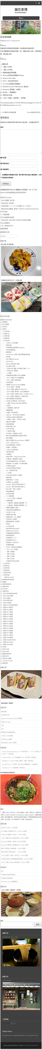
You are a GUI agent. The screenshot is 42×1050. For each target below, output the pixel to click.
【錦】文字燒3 (10, 554)
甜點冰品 (23, 103)
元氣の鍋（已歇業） (12, 519)
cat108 (18, 40)
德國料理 (6, 338)
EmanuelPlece (6, 757)
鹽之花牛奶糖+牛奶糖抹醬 (8, 848)
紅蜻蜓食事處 (10, 545)
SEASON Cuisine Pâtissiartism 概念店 (15, 86)
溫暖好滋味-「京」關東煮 (13, 517)
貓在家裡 (21, 9)
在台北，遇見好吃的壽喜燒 (14, 547)
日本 (34, 103)
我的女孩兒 (5, 656)
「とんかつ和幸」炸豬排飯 (14, 498)
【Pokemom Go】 (7, 661)
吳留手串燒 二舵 (11, 426)
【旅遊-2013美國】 (8, 628)
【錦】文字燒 (7, 67)
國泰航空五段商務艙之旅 (8, 732)
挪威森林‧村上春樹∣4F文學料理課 (16, 463)
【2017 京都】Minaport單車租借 (10, 862)
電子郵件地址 (5, 163)
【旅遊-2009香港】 (8, 637)
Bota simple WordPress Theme (13, 1045)
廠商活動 (5, 663)
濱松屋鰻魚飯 (10, 491)
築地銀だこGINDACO (12, 542)
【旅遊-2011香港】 (8, 633)
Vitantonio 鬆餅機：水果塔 (11, 89)
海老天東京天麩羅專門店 (13, 510)
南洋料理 (6, 336)
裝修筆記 (5, 322)
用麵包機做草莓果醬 (9, 72)
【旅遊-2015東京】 (8, 621)
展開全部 (3, 320)
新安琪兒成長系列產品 (20, 817)
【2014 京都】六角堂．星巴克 (10, 855)
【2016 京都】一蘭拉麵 (13, 387)
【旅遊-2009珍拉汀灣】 (9, 640)
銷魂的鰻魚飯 (10, 424)
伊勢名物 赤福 (7, 95)
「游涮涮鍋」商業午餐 (12, 408)
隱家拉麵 (8, 345)
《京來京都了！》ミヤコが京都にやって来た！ (16, 206)
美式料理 (6, 568)
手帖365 (4, 327)
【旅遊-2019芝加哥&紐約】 (10, 605)
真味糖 (4, 105)
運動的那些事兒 (6, 654)
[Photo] (3, 45)
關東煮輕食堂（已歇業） (13, 521)
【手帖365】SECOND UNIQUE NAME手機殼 (15, 220)
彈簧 (3, 812)
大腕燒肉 (8, 454)
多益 (7, 812)
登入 (2, 871)
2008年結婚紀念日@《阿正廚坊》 (16, 461)
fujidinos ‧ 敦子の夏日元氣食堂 (15, 415)
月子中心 (12, 812)
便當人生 (6, 334)
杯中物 (4, 647)
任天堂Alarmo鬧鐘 (6, 739)
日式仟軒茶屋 (10, 429)
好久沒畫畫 (5, 324)
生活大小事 (5, 649)
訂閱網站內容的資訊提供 (8, 875)
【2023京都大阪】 (7, 600)
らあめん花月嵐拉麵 (12, 450)
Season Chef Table (9, 78)
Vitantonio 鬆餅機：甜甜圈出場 (10, 845)
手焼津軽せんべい (11, 538)
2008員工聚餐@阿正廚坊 (13, 468)
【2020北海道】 (7, 603)
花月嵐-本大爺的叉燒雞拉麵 (14, 417)
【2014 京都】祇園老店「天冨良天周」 (17, 396)
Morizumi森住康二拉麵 (12, 364)
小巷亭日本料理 (10, 466)
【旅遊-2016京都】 (8, 619)
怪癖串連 (15, 768)
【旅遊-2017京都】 (8, 612)
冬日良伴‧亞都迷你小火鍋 (14, 433)
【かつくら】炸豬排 (12, 549)
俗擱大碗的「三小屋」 (12, 480)
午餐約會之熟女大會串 (12, 561)
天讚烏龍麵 (9, 500)
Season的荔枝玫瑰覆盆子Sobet (13, 75)
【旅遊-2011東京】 (8, 635)
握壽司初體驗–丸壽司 (12, 507)
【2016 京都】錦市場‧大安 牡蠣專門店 (17, 391)
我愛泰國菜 (4, 228)
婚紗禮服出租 (9, 817)
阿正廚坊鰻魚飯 (10, 350)
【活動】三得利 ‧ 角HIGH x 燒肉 (16, 419)
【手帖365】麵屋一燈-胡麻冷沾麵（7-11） (18, 368)
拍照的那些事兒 (6, 584)
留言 (2, 127)
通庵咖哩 (8, 352)
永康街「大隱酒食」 (12, 447)
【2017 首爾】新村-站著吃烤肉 (10, 838)
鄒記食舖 (3, 711)
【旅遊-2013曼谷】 (8, 626)
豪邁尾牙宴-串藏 (11, 514)
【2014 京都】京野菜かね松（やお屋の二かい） (20, 394)
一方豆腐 (8, 473)
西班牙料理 (7, 572)
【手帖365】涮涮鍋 (12, 371)
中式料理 (6, 331)
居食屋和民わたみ (11, 540)
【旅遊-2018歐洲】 (8, 607)
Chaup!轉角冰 (5, 223)
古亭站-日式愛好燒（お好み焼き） (16, 401)
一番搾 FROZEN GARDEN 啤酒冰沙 (16, 403)
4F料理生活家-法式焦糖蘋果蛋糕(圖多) (12, 859)
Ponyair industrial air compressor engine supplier (19, 815)
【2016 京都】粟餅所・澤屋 (19, 761)
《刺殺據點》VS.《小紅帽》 (22, 757)
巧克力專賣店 (20, 812)
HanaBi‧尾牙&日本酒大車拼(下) (15, 484)
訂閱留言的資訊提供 (7, 878)
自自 (2, 729)
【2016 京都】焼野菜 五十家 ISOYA (16, 389)
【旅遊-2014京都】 (8, 623)
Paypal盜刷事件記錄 (34, 112)
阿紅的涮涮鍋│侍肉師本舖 (13, 398)
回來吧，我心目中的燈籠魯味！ (22, 764)
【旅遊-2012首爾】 (8, 630)
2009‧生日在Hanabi (12, 442)
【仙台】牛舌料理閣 (12, 343)
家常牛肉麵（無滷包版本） (9, 852)
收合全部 (9, 320)
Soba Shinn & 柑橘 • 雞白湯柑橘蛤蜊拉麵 (18, 354)
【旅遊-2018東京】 (8, 610)
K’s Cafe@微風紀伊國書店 (11, 84)
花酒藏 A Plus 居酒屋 (12, 482)
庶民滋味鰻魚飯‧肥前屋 (13, 445)
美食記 (4, 329)
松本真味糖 (9, 382)
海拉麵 (8, 357)
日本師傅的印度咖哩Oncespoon (15, 347)
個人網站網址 (4, 169)
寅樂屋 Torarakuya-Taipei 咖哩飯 (15, 385)
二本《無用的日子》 (7, 226)
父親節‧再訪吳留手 (12, 412)
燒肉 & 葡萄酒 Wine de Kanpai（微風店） (18, 440)
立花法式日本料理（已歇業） (14, 475)
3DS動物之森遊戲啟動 (8, 112)
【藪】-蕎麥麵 (10, 551)
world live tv (5, 768)
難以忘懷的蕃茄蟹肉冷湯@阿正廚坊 (16, 435)
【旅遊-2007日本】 (8, 642)
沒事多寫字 (5, 591)
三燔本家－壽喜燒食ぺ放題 (14, 459)
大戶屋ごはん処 (10, 512)
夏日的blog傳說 (6, 658)
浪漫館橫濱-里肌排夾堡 (13, 533)
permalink (18, 105)
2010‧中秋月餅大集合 (10, 81)
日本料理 (17, 103)
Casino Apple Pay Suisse (9, 751)
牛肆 (2, 725)
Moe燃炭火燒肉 (10, 366)
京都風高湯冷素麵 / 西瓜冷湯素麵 (15, 375)
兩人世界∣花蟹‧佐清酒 (13, 489)
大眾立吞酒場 (10, 494)
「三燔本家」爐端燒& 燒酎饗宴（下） (17, 503)
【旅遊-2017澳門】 (8, 616)
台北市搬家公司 (15, 819)
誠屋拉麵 (8, 477)
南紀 (27, 812)
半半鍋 (8, 405)
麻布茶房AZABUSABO (12, 528)
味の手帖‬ (5, 589)
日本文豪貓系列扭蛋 (7, 217)
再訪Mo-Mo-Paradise (12, 531)
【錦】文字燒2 (8, 70)
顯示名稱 (3, 158)
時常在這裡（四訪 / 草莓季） (9, 743)
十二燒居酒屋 (4, 214)
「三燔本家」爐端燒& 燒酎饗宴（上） (17, 505)
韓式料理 (6, 575)
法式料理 (6, 563)
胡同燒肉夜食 (10, 535)
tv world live (5, 764)
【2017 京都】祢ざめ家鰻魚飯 (15, 378)
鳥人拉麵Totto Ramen (12, 359)
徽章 (23, 819)
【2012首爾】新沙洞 (7, 200)
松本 (37, 103)
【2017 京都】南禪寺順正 (13, 380)
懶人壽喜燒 (9, 438)
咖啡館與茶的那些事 (8, 579)
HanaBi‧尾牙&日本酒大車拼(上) (15, 487)
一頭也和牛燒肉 (10, 431)
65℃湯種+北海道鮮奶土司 (8, 831)
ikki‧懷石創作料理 (11, 470)
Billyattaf (4, 761)
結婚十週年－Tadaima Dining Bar (16, 456)
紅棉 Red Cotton (6, 197)
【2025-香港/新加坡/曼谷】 (10, 593)
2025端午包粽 (5, 715)
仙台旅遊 (7, 819)
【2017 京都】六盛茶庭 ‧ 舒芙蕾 (14, 98)
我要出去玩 (5, 586)
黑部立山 (32, 812)
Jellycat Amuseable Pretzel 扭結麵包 (11, 718)
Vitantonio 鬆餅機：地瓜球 (8, 834)
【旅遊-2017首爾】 (8, 614)
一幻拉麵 (8, 373)
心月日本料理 (10, 526)
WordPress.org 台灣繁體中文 (9, 881)
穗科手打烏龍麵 (10, 422)
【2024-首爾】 (6, 598)
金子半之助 (9, 361)
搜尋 (1, 921)
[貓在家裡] (21, 33)
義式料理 (6, 570)
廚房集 (4, 582)
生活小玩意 (5, 651)
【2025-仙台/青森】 (8, 596)
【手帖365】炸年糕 (7, 203)
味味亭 (8, 524)
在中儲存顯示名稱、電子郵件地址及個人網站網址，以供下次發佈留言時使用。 (20, 176)
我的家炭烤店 (10, 452)
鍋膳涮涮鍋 (9, 410)
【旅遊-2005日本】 (8, 644)
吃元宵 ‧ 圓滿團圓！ (10, 92)
